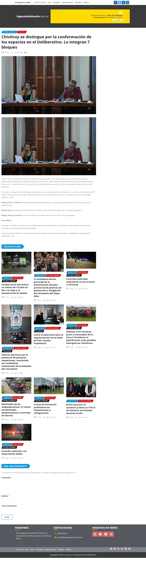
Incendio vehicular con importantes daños (14, 452)
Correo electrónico (9, 506)
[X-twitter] (111, 534)
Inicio (49, 2)
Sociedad (56, 2)
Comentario (6, 478)
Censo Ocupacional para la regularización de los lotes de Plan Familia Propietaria (48, 339)
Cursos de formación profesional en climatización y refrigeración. (45, 408)
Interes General (67, 2)
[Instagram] (94, 534)
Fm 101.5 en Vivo (39, 2)
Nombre (5, 496)
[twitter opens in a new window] (119, 2)
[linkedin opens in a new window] (123, 2)
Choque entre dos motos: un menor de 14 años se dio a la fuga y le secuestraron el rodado (15, 288)
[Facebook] (105, 534)
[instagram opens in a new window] (127, 2)
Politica (86, 2)
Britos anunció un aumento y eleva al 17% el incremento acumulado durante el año (80, 409)
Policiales (78, 2)
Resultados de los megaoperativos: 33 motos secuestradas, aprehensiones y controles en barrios (16, 410)
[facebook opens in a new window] (115, 2)
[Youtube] (100, 534)
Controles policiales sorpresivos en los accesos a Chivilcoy (80, 281)
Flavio (7, 52)
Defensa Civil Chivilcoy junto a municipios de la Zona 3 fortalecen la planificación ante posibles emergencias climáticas (81, 337)
